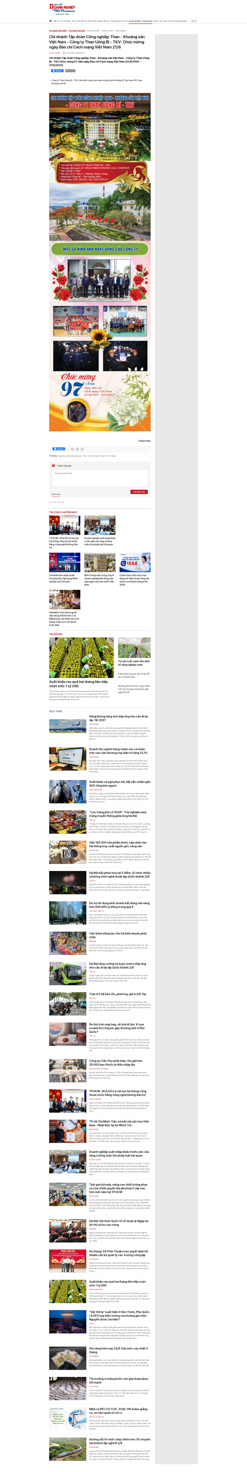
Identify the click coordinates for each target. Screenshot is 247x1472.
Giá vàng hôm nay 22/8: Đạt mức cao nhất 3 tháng (118, 1350)
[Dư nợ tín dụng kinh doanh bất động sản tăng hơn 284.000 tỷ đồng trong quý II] (67, 913)
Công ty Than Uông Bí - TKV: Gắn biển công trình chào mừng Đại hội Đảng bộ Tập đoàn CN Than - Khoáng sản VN (97, 82)
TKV (84, 456)
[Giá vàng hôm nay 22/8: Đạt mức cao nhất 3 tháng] (67, 1358)
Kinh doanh (94, 724)
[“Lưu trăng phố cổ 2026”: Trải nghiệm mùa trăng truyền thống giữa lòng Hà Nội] (67, 822)
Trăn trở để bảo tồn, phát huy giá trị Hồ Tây (117, 994)
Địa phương (94, 1129)
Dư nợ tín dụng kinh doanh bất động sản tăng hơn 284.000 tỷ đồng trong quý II (119, 905)
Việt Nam (112, 456)
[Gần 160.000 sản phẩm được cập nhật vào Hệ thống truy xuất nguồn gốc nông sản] (67, 852)
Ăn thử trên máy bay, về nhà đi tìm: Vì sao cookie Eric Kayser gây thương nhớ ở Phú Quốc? (117, 1028)
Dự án (91, 1324)
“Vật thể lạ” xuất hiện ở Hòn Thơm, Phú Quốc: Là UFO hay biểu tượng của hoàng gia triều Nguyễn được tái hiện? (119, 1315)
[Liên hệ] (82, 449)
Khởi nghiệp (120, 31)
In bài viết (71, 71)
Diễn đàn (92, 941)
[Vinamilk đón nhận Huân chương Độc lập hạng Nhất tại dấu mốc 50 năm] (64, 562)
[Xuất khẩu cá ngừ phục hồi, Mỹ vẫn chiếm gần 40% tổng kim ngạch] (67, 791)
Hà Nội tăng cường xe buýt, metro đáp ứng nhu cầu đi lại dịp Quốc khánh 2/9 (117, 965)
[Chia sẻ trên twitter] (72, 449)
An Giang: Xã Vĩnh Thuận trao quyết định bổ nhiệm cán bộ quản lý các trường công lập (118, 1253)
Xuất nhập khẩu (95, 790)
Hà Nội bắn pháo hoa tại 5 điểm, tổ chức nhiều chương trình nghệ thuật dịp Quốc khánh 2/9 (120, 874)
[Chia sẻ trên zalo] (77, 449)
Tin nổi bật (56, 634)
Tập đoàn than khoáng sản (70, 456)
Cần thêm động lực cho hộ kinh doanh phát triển (118, 935)
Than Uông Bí (93, 456)
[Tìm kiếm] (192, 21)
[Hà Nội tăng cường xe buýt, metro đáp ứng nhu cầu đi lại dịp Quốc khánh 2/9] (67, 973)
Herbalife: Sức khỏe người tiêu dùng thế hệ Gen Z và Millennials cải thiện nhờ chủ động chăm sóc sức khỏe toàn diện (64, 618)
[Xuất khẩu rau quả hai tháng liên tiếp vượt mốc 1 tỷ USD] (81, 657)
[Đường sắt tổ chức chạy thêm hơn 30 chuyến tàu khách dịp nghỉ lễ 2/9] (67, 1449)
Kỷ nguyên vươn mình (177, 21)
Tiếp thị (56, 21)
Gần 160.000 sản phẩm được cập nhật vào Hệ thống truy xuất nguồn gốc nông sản (118, 844)
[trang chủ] (50, 21)
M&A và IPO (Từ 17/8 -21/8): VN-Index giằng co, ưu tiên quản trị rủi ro (118, 1411)
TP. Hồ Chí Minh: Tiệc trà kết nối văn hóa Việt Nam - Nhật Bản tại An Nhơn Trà (119, 1123)
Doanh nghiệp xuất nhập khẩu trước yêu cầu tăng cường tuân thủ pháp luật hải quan (99, 541)
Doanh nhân (107, 31)
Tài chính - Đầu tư (96, 911)
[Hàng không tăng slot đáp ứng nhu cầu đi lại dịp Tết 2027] (67, 726)
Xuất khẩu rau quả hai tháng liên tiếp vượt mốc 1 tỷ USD (78, 684)
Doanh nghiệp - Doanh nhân (67, 30)
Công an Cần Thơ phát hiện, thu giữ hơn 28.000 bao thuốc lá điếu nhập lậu (116, 1062)
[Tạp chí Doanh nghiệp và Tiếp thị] (62, 8)
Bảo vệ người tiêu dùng (98, 1069)
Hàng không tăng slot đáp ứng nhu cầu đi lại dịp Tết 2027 (118, 718)
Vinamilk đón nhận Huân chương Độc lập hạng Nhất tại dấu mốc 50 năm (63, 578)
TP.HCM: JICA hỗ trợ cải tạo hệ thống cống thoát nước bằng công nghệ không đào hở (64, 543)
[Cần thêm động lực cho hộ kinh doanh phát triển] (67, 943)
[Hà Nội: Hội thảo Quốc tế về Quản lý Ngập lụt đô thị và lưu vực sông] (67, 1230)
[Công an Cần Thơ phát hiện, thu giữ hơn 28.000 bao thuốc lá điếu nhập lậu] (67, 1070)
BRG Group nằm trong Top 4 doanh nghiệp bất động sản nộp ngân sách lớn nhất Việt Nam (99, 580)
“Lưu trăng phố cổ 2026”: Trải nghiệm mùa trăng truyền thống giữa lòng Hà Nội (117, 814)
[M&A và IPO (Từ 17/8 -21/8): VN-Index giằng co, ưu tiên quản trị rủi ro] (67, 1419)
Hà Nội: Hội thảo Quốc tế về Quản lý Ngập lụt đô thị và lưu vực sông (119, 1222)
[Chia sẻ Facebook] (57, 71)
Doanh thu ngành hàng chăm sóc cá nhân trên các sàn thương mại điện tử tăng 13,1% (118, 751)
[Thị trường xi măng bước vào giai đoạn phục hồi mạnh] (67, 1388)
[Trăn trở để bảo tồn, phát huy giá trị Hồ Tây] (67, 1004)
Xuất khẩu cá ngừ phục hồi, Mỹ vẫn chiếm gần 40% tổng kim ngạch (120, 783)
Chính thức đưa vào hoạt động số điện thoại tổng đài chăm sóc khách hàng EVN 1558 (134, 580)
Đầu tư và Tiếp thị (96, 1417)
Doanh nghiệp (93, 31)
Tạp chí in (163, 21)
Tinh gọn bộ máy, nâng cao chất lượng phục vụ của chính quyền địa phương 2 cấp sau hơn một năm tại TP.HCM (118, 1188)
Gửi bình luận (139, 492)
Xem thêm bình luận (57, 502)
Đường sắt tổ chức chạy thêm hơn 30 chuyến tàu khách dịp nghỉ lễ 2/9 (134, 689)
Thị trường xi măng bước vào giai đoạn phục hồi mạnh (119, 1380)
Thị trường (94, 1356)
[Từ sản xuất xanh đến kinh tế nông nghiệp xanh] (134, 647)
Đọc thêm (55, 711)
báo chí (104, 456)
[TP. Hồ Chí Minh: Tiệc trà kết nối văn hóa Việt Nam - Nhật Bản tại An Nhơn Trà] (67, 1131)
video (156, 21)
